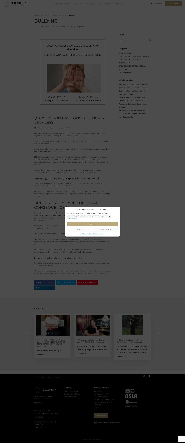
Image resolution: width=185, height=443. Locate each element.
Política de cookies (86, 233)
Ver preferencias (105, 229)
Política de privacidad (97, 233)
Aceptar (92, 224)
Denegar (79, 229)
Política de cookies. (72, 218)
